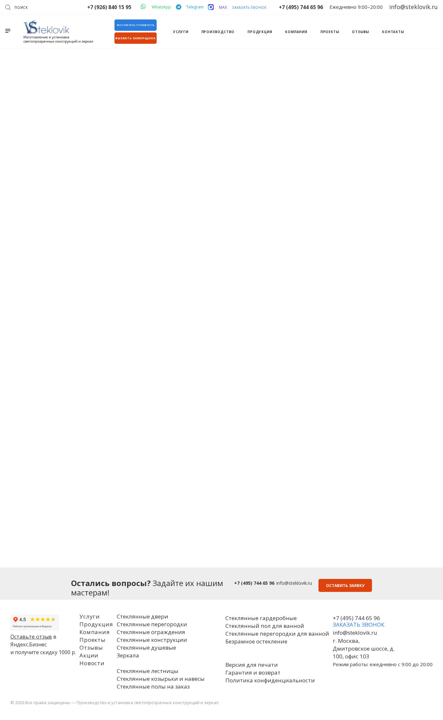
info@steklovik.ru (294, 583)
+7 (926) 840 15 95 (109, 7)
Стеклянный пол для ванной (264, 626)
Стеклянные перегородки (152, 624)
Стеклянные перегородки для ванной (277, 633)
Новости (92, 663)
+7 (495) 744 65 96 (301, 7)
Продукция (96, 624)
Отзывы (91, 647)
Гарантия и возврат (253, 672)
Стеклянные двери (142, 616)
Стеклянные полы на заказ (153, 686)
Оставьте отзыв (31, 636)
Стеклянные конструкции (152, 639)
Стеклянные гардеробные (261, 618)
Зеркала (128, 655)
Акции (89, 655)
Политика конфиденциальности (270, 680)
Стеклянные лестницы (147, 671)
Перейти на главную (221, 221)
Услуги (89, 616)
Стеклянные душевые (146, 647)
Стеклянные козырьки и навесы (161, 678)
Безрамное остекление (256, 641)
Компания (94, 632)
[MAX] (211, 7)
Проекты (92, 639)
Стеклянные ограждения (151, 632)
